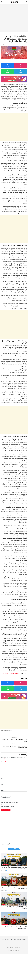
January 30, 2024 (4, 44)
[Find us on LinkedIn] (16, 950)
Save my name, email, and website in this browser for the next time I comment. (13, 797)
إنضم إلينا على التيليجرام (13, 848)
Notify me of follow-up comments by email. (9, 802)
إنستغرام (20, 66)
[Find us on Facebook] (8, 950)
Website (2, 790)
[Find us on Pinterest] (15, 950)
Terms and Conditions (21, 939)
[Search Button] (26, 2)
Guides (2, 34)
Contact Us (7, 939)
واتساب (7, 72)
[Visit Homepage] (14, 2)
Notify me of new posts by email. (7, 806)
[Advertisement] (14, 18)
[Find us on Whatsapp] (18, 950)
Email (2, 784)
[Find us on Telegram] (11, 950)
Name (2, 778)
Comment (3, 761)
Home (5, 34)
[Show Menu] (1, 2)
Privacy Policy (13, 939)
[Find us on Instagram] (10, 950)
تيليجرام (20, 72)
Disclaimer (14, 940)
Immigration (4, 864)
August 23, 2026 (3, 870)
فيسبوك (7, 66)
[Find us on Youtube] (13, 950)
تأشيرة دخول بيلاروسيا (7, 730)
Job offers (4, 884)
